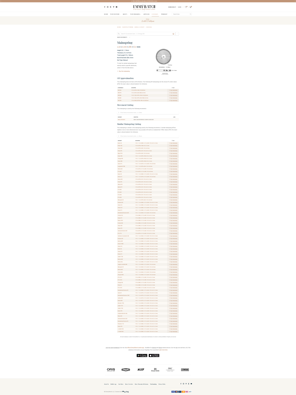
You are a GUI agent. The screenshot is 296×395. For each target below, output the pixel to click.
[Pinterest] (113, 7)
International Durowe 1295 (123, 295)
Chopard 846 (120, 274)
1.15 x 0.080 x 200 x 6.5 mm (145, 215)
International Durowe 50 (123, 290)
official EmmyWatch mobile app (135, 347)
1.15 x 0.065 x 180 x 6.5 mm (139, 100)
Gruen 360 (120, 148)
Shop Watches (161, 1)
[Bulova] (185, 369)
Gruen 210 (120, 207)
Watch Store (114, 14)
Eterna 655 (120, 179)
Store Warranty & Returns (141, 384)
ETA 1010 (120, 279)
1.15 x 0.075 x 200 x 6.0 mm (144, 168)
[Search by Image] (173, 34)
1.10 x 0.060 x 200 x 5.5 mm (146, 236)
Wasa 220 (120, 316)
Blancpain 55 (120, 267)
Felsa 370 (120, 150)
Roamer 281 (120, 202)
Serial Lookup (139, 27)
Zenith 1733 (120, 256)
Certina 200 (120, 298)
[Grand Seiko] (140, 369)
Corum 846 (120, 272)
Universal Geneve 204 (122, 230)
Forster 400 (120, 223)
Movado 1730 (121, 303)
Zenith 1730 (120, 308)
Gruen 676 (120, 326)
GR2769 (119, 90)
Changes (149, 27)
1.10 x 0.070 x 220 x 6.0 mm (143, 199)
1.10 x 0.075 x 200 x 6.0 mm (145, 163)
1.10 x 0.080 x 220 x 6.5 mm (146, 259)
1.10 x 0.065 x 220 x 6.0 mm (145, 212)
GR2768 (119, 100)
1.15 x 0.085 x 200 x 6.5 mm (145, 277)
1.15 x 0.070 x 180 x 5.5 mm (138, 90)
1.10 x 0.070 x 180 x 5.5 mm (139, 95)
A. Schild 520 (120, 331)
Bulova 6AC (120, 269)
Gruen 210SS (120, 243)
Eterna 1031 (120, 220)
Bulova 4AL (120, 261)
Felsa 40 (119, 285)
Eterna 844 (120, 300)
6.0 (135, 46)
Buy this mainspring (124, 71)
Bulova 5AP (120, 241)
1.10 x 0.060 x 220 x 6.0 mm (145, 264)
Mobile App (113, 384)
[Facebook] (104, 7)
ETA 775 (119, 233)
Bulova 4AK (120, 259)
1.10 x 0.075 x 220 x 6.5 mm (146, 292)
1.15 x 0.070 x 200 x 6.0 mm (138, 92)
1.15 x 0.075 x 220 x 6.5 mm (145, 230)
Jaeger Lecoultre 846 (122, 264)
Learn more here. (163, 350)
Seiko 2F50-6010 (121, 119)
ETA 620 (119, 171)
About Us (106, 384)
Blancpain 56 (120, 199)
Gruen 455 (120, 225)
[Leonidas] (170, 369)
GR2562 (119, 95)
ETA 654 (119, 194)
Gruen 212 (120, 205)
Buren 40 (120, 143)
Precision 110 (121, 323)
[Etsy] (110, 7)
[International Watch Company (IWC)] (155, 369)
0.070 (124, 46)
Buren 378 (120, 310)
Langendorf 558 (121, 166)
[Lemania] (111, 369)
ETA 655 (119, 197)
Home (106, 14)
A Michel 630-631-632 (122, 313)
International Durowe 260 (123, 212)
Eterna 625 (120, 168)
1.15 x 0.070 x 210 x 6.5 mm (143, 150)
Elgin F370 (120, 153)
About (125, 14)
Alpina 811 (120, 187)
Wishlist (164, 14)
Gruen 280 (120, 161)
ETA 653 (119, 192)
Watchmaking (135, 14)
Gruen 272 (120, 228)
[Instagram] (107, 7)
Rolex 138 (120, 145)
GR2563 (119, 97)
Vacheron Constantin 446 (123, 236)
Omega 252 (120, 282)
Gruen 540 (120, 156)
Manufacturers (127, 27)
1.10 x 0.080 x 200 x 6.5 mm (146, 143)
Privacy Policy (161, 384)
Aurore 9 (119, 292)
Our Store (120, 384)
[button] (0, 1)
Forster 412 (120, 215)
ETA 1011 (120, 277)
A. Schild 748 (120, 329)
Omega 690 (120, 158)
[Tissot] (126, 369)
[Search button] (190, 14)
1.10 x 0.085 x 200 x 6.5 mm (146, 303)
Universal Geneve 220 (122, 318)
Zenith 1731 (120, 305)
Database (155, 14)
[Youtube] (116, 7)
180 (130, 46)
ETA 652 (119, 189)
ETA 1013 (120, 287)
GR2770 (119, 92)
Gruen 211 (120, 210)
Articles (146, 14)
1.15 (118, 46)
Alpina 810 (120, 184)
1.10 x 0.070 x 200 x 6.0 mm (139, 97)
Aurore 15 (120, 163)
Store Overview (129, 384)
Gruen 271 (120, 218)
